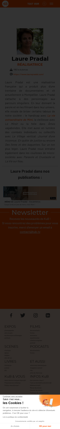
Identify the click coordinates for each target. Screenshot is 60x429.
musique (7, 350)
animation (33, 335)
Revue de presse (35, 388)
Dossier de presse (36, 390)
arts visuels (8, 333)
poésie (6, 368)
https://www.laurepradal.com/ (28, 74)
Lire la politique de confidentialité (15, 417)
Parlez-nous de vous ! (11, 385)
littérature (7, 365)
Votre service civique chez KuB (15, 380)
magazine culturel (36, 368)
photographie (9, 330)
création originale (36, 340)
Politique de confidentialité (39, 393)
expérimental (34, 338)
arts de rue (8, 358)
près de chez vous (36, 373)
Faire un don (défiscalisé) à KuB (40, 383)
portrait (32, 343)
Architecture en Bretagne (13, 335)
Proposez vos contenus (12, 383)
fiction (32, 333)
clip (31, 370)
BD (5, 370)
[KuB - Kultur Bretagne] (13, 3)
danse (6, 353)
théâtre (6, 355)
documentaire (35, 330)
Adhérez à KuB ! (35, 385)
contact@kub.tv (30, 231)
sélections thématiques (38, 365)
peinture (7, 338)
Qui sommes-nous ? (37, 380)
